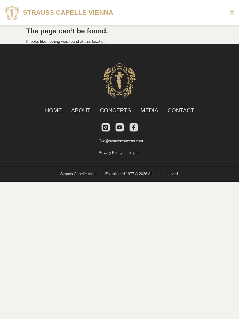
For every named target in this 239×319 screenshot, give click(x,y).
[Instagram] (106, 127)
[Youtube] (120, 127)
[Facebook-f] (134, 127)
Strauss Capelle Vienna (68, 12)
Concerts (115, 110)
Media (149, 110)
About (81, 110)
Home (53, 110)
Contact (181, 110)
